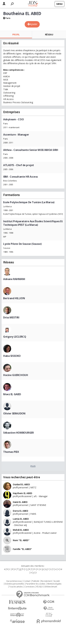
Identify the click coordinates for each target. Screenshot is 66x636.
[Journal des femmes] (17, 602)
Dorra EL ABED (20, 510)
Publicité (35, 581)
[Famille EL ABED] (7, 549)
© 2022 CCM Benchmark (46, 587)
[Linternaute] (17, 608)
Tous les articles (16, 587)
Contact (27, 581)
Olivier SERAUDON (14, 413)
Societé (57, 581)
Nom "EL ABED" (21, 540)
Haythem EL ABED (22, 493)
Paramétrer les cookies (35, 584)
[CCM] (48, 602)
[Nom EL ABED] (7, 540)
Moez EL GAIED (12, 394)
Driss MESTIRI (11, 317)
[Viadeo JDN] (48, 615)
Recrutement (46, 581)
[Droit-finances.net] (48, 608)
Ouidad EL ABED (21, 484)
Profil (16, 34)
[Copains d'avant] (17, 615)
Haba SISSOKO (12, 356)
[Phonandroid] (48, 621)
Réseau (49, 34)
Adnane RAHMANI (14, 279)
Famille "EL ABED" (22, 549)
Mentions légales (54, 584)
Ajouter (33, 24)
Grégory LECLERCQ (14, 336)
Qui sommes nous (14, 581)
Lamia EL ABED (21, 518)
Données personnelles (14, 584)
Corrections (29, 587)
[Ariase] (17, 621)
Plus (32, 466)
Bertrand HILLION (14, 298)
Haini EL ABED (20, 502)
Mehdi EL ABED (21, 529)
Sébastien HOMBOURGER (18, 432)
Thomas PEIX (11, 452)
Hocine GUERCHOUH (15, 375)
